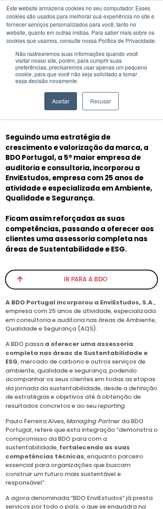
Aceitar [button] (60, 101)
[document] (81, 254)
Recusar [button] (100, 101)
